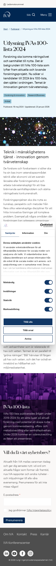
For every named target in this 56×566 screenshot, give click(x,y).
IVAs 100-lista (16, 406)
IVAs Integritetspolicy (39, 510)
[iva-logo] (6, 15)
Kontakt (22, 534)
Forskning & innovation (15, 95)
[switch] (49, 291)
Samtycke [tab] (10, 233)
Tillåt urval (28, 330)
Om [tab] (46, 233)
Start (5, 29)
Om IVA (8, 534)
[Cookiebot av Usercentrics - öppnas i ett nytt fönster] (40, 225)
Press (33, 534)
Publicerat (15, 29)
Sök (29, 14)
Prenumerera (14, 520)
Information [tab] (28, 233)
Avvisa (28, 338)
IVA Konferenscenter (16, 542)
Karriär (44, 534)
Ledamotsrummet (15, 4)
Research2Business (36, 95)
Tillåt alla (28, 322)
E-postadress (11, 494)
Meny (43, 14)
